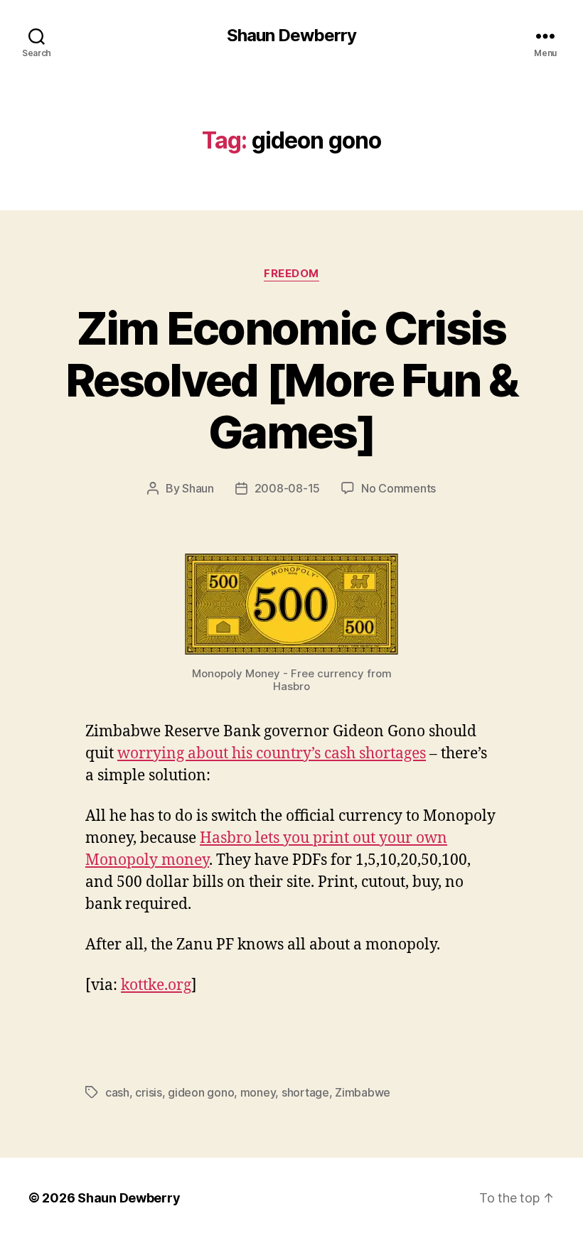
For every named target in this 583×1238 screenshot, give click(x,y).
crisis (148, 1092)
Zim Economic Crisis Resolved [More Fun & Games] (291, 380)
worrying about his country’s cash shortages (271, 753)
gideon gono (201, 1092)
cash (117, 1092)
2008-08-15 (287, 488)
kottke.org (156, 985)
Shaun (198, 488)
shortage (305, 1092)
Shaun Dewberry (291, 35)
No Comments (398, 488)
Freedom (291, 273)
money (258, 1092)
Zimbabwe (362, 1092)
